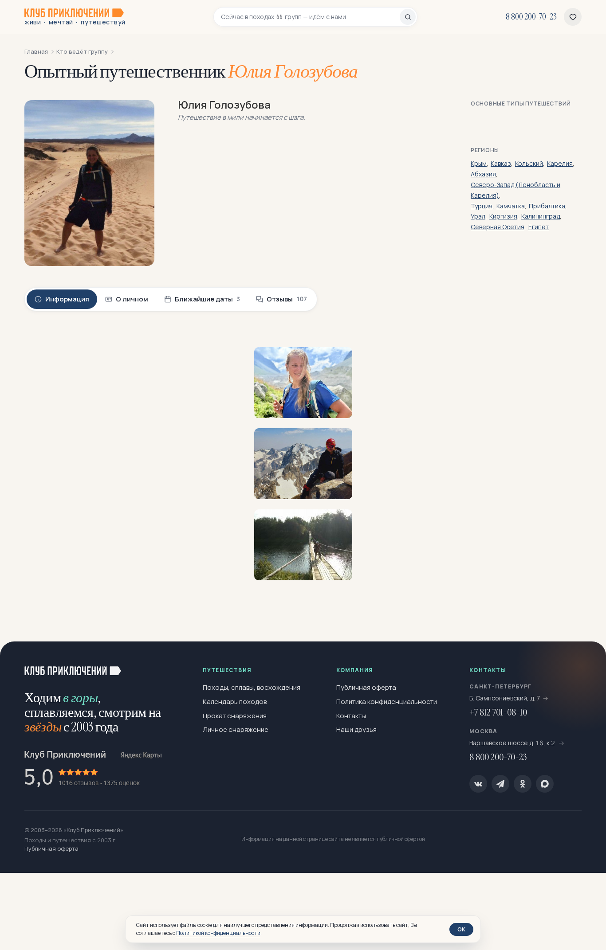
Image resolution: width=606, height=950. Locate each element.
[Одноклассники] (522, 784)
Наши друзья (356, 729)
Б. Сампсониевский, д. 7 (504, 698)
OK (461, 929)
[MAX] (545, 784)
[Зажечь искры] (584, 662)
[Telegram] (500, 784)
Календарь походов (235, 701)
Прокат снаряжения (235, 715)
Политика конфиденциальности (386, 701)
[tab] (62, 299)
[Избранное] (573, 17)
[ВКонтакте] (478, 784)
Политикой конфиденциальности (218, 933)
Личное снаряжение (235, 729)
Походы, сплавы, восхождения (251, 687)
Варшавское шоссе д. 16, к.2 (512, 743)
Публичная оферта (366, 687)
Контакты (351, 715)
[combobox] (310, 16)
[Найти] (408, 17)
